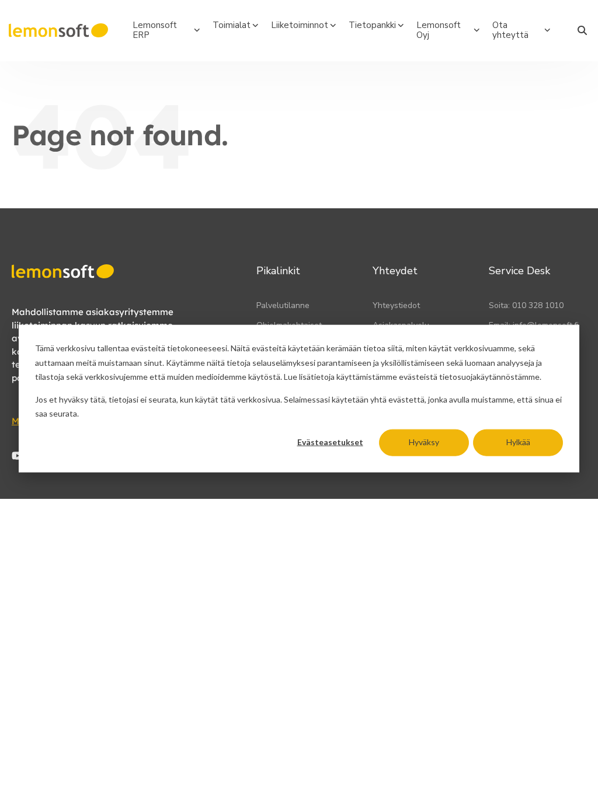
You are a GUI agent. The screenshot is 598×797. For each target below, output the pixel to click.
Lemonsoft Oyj (438, 30)
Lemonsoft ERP (155, 30)
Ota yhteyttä (510, 30)
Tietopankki (372, 25)
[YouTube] (17, 456)
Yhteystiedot (396, 305)
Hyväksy (424, 442)
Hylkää (518, 442)
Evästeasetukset (330, 442)
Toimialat (232, 25)
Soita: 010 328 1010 (526, 305)
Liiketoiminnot (299, 25)
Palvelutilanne (283, 305)
